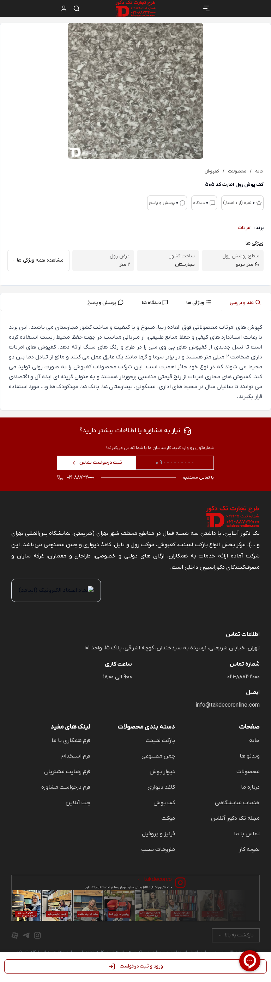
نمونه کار (249, 849)
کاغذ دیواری (161, 787)
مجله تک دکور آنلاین (235, 818)
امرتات (244, 227)
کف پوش (164, 802)
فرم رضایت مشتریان (67, 771)
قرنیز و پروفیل (158, 833)
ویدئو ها (250, 756)
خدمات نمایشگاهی (237, 802)
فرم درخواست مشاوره (65, 787)
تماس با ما (247, 833)
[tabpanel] (135, 362)
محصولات (248, 771)
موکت (168, 818)
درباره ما (250, 787)
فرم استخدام (75, 756)
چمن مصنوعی (158, 756)
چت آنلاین (78, 802)
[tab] (246, 302)
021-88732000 (243, 676)
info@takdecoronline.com (227, 705)
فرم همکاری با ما (71, 740)
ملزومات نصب (158, 849)
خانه (254, 740)
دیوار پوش (162, 771)
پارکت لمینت (160, 740)
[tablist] (135, 302)
